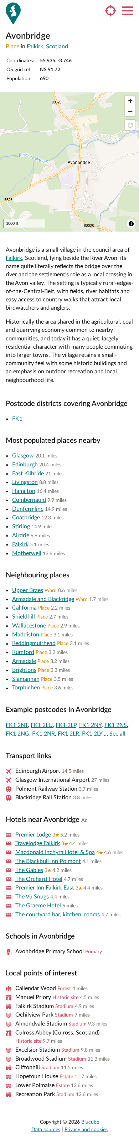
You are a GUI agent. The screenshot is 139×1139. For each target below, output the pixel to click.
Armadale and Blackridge (43, 599)
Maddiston (25, 635)
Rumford (23, 652)
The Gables (29, 870)
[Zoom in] (130, 101)
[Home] (13, 13)
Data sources (45, 1129)
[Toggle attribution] (131, 223)
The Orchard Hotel (38, 879)
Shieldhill (23, 617)
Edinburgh (25, 464)
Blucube (90, 1122)
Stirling (21, 526)
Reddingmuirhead (34, 643)
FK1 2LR (68, 734)
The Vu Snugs (32, 897)
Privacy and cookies (86, 1129)
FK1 (17, 419)
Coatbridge (26, 517)
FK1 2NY (90, 725)
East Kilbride (28, 473)
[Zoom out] (130, 111)
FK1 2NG (17, 734)
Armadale (24, 661)
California (24, 608)
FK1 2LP (66, 725)
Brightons (24, 670)
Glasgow (23, 456)
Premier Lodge (33, 835)
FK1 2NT (17, 725)
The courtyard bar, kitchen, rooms (57, 914)
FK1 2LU (42, 725)
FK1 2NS (115, 725)
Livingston (25, 482)
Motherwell (26, 553)
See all (117, 734)
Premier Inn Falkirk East (44, 888)
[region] (69, 162)
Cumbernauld (29, 500)
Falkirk (35, 46)
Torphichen (26, 687)
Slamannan (26, 679)
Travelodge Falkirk (37, 843)
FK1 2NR (43, 734)
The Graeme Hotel (38, 905)
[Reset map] (130, 125)
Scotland (57, 46)
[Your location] (110, 10)
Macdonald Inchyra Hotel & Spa (55, 852)
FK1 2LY (92, 734)
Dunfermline (27, 509)
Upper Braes (27, 590)
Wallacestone (29, 626)
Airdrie (20, 535)
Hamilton (23, 491)
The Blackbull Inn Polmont (48, 861)
